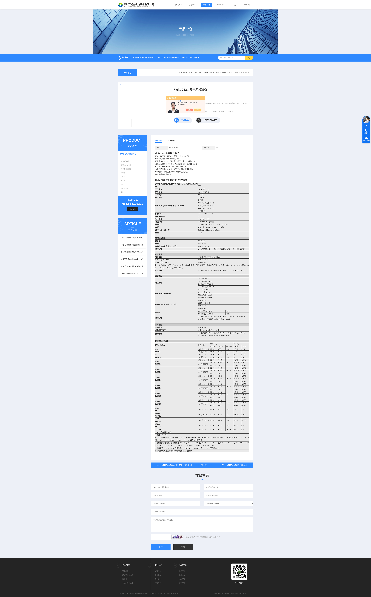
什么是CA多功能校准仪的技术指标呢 (133, 266)
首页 (190, 72)
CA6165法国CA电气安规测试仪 (143, 57)
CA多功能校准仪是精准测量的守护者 (133, 238)
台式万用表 (124, 188)
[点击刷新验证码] (177, 537)
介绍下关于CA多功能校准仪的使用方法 (133, 259)
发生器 (123, 180)
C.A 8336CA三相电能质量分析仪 (168, 57)
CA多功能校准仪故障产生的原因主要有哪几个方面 (133, 252)
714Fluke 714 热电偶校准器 (237, 465)
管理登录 (234, 593)
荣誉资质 (158, 575)
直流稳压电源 (125, 161)
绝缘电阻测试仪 (127, 575)
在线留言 (171, 141)
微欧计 (124, 579)
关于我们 (192, 5)
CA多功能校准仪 (126, 169)
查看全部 (133, 209)
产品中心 (206, 5)
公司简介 (158, 571)
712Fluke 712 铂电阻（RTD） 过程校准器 (177, 465)
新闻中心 (220, 5)
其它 (122, 192)
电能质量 (125, 571)
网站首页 (178, 5)
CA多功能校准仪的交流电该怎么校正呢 (133, 273)
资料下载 (182, 583)
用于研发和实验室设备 (211, 72)
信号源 (123, 173)
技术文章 (234, 5)
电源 (122, 184)
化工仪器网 (226, 593)
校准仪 (224, 72)
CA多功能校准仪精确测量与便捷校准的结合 (133, 245)
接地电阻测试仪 (127, 583)
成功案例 (182, 579)
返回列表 (203, 465)
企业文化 (158, 579)
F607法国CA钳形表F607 (190, 57)
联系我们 (247, 5)
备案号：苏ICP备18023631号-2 (169, 593)
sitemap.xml (243, 593)
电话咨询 (366, 133)
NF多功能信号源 (126, 165)
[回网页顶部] (366, 126)
